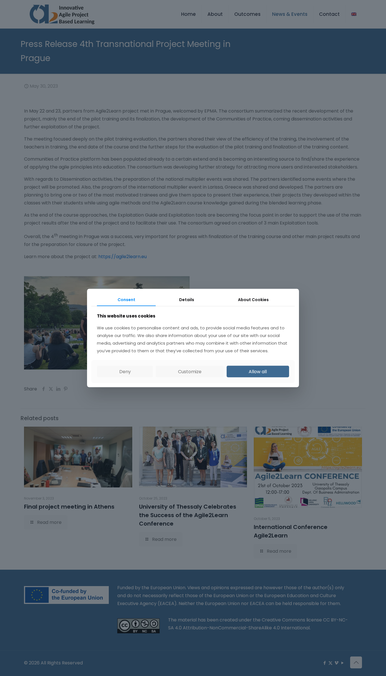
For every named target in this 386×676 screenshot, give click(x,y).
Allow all (258, 371)
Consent (126, 299)
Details (186, 299)
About (253, 299)
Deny (125, 371)
